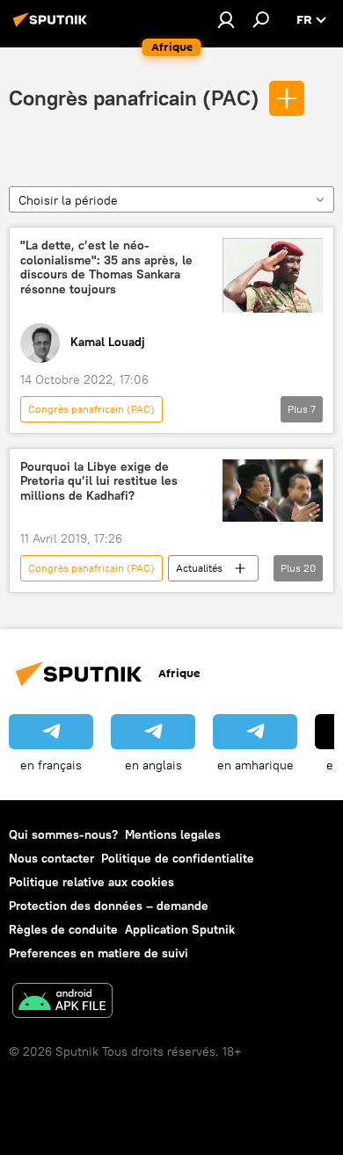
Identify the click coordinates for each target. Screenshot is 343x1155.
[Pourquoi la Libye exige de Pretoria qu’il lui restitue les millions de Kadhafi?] (273, 490)
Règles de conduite (63, 929)
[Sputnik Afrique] (53, 26)
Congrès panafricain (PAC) (134, 97)
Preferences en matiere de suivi (98, 953)
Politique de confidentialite (177, 858)
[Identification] (226, 19)
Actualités (199, 567)
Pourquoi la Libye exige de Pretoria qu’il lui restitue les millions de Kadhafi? (99, 481)
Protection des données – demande (108, 905)
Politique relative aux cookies (91, 882)
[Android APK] (62, 1002)
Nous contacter (51, 858)
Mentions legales (173, 834)
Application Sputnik (180, 929)
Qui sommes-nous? (63, 834)
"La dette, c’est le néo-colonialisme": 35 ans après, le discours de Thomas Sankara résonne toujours (106, 267)
